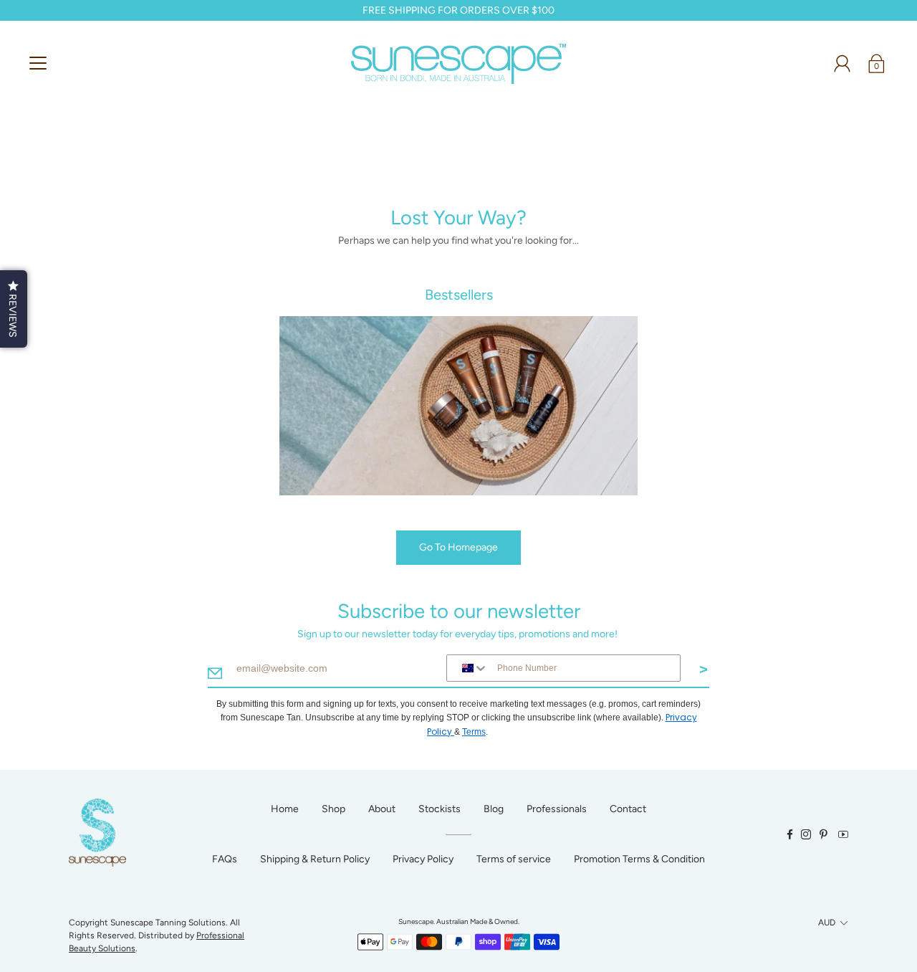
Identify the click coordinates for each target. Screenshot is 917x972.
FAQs (224, 859)
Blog (494, 809)
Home (285, 809)
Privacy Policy (423, 859)
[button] (13, 309)
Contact (628, 809)
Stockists (439, 809)
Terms (474, 732)
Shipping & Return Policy (315, 859)
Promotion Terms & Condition (639, 859)
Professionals (557, 809)
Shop (333, 809)
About (381, 809)
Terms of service (513, 859)
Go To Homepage (458, 547)
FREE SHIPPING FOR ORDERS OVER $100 (458, 10)
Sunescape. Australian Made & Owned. (458, 921)
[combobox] (468, 668)
